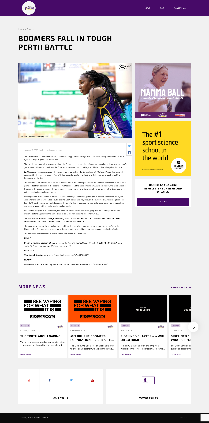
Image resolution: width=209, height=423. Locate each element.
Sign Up (163, 201)
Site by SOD (184, 418)
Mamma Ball (180, 8)
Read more (25, 355)
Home (21, 29)
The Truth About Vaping (40, 336)
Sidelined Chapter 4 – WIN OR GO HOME (142, 338)
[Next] (193, 327)
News (147, 8)
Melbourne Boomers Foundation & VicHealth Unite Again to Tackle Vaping (90, 338)
